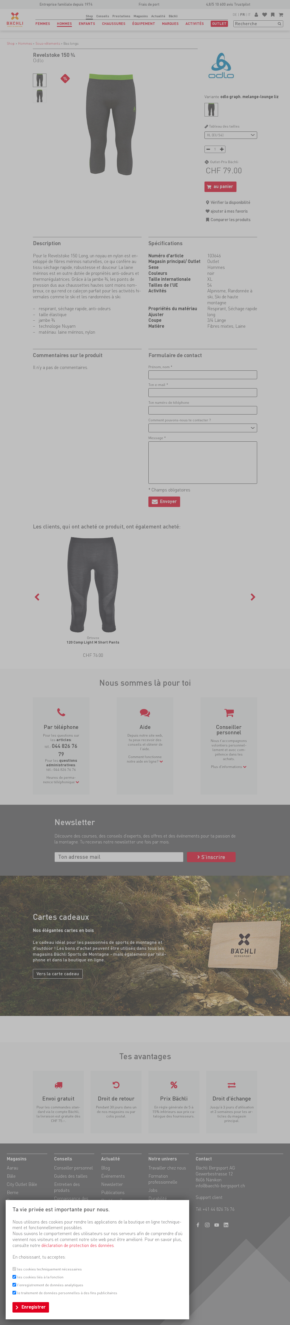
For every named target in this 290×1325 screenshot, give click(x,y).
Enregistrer (34, 1307)
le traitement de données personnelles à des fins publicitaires (67, 1293)
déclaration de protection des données (77, 1245)
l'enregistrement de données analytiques (50, 1285)
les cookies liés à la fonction (40, 1277)
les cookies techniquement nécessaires (49, 1269)
